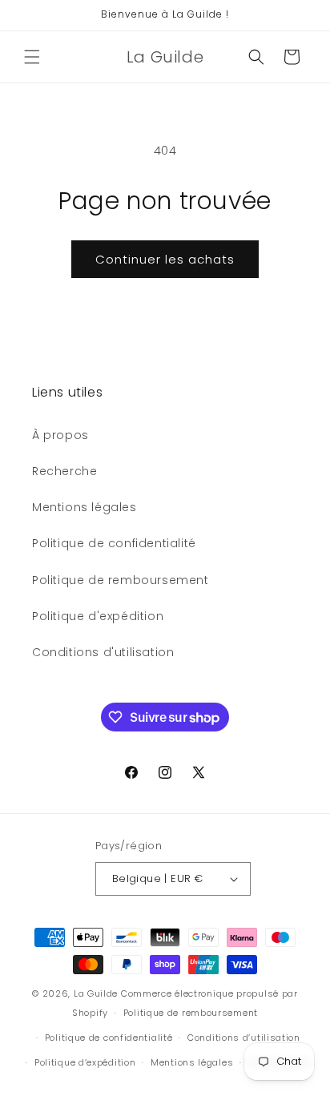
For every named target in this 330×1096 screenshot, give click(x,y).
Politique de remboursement (120, 580)
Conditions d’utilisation (243, 1037)
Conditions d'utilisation (103, 652)
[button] (32, 57)
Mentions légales (84, 507)
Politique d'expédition (97, 616)
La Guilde (96, 993)
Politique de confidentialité (114, 543)
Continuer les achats (165, 259)
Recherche (64, 471)
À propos (60, 435)
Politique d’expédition (84, 1062)
